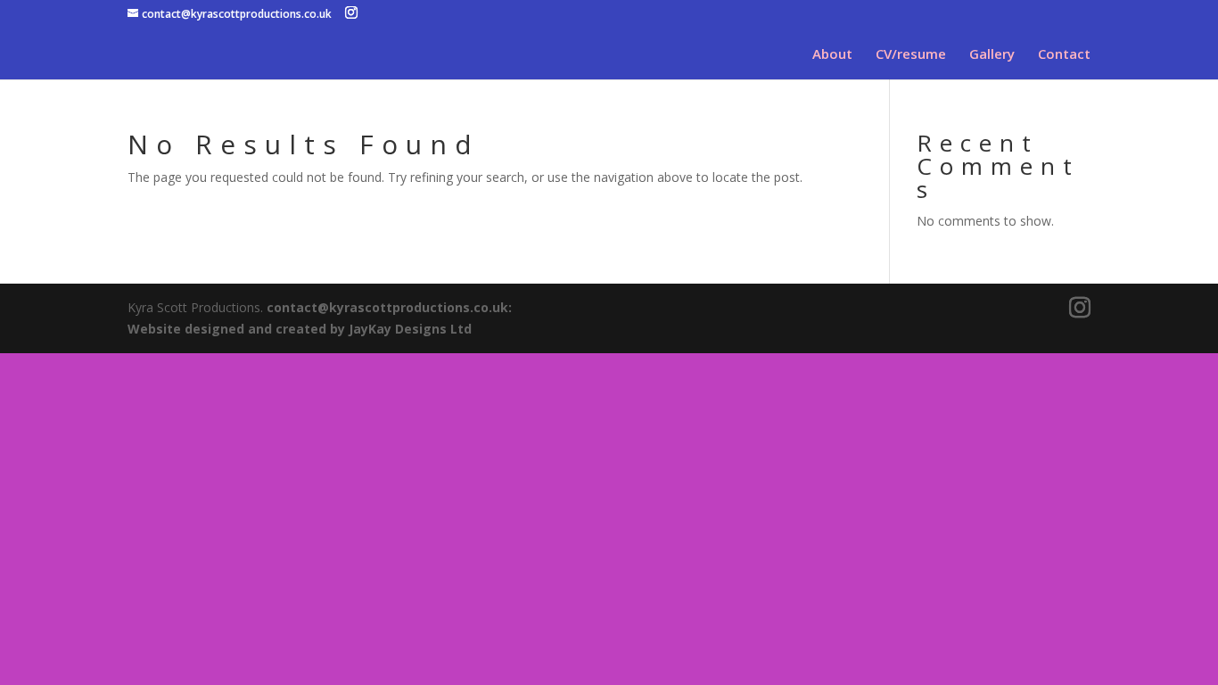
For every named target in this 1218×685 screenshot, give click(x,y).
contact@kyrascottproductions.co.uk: (389, 307)
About (832, 54)
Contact (1064, 54)
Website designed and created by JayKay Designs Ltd (300, 328)
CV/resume (911, 54)
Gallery (992, 54)
